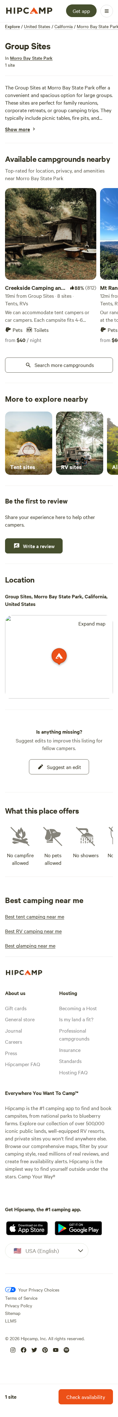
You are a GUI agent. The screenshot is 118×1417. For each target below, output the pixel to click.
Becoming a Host (78, 1008)
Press (11, 1052)
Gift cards (15, 1008)
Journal (13, 1030)
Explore (12, 26)
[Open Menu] (107, 11)
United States (37, 26)
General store (20, 1019)
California (63, 26)
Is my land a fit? (76, 1019)
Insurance (70, 1049)
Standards (70, 1060)
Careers (13, 1041)
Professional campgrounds (74, 1034)
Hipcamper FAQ (22, 1063)
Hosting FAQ (73, 1072)
